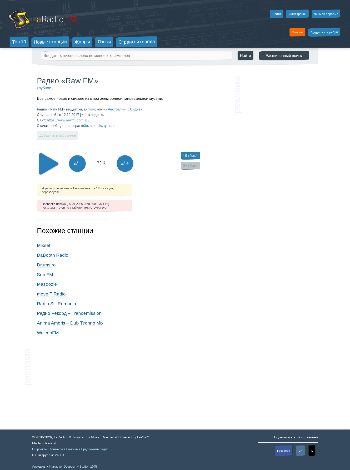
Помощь (72, 449)
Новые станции (50, 42)
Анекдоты (39, 466)
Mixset (43, 245)
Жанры (82, 41)
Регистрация (297, 14)
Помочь (297, 32)
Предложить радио (324, 32)
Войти (276, 14)
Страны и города (137, 42)
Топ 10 (19, 41)
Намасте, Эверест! (62, 466)
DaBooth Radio (52, 255)
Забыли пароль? (326, 14)
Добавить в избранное (57, 135)
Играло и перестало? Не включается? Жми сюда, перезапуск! (78, 190)
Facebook (283, 450)
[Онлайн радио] (42, 30)
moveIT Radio (51, 293)
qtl (105, 126)
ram (112, 126)
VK (300, 450)
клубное (44, 88)
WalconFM (48, 332)
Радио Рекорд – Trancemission (69, 313)
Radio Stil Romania (56, 303)
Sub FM (45, 274)
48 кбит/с (190, 156)
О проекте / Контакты (47, 449)
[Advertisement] (277, 147)
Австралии (116, 109)
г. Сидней (134, 109)
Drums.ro (46, 264)
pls (99, 126)
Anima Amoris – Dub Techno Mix (70, 322)
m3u (84, 126)
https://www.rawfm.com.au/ (68, 120)
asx (92, 126)
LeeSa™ (143, 437)
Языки (104, 42)
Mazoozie (47, 284)
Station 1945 (88, 466)
